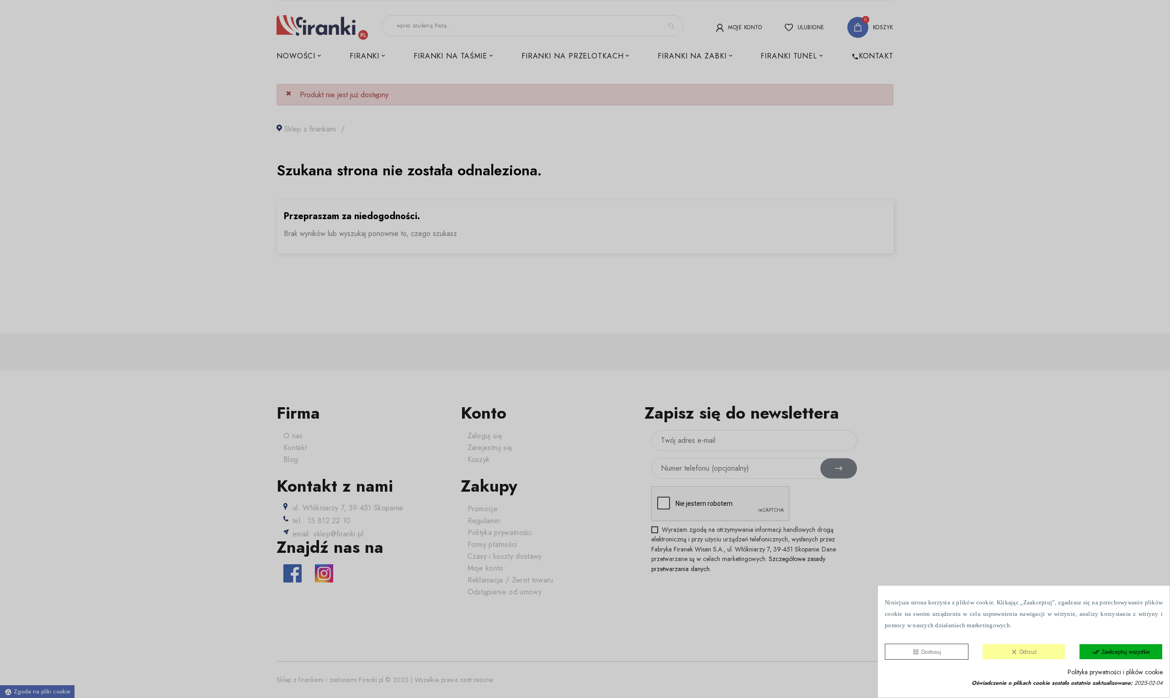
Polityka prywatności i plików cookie (1115, 672)
